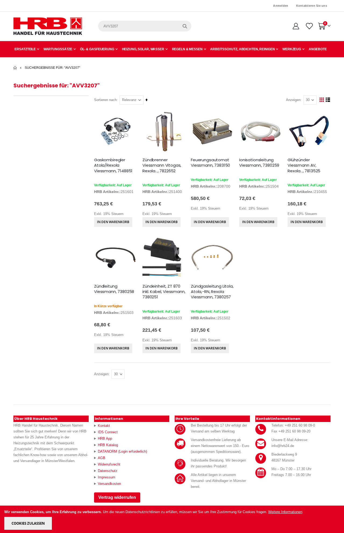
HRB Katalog (108, 445)
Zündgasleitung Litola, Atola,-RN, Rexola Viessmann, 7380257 (212, 292)
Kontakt (104, 426)
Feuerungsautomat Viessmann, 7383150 (210, 162)
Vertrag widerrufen (117, 497)
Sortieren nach (105, 100)
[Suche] (185, 26)
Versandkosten (109, 484)
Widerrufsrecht (109, 464)
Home (15, 68)
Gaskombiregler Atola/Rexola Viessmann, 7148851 (113, 165)
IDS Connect (108, 432)
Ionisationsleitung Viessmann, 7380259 (259, 162)
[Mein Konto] (296, 26)
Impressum (106, 477)
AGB (101, 458)
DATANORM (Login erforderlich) (122, 451)
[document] (172, 519)
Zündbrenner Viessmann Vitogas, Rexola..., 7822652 (161, 165)
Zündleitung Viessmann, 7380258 (114, 289)
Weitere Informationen (285, 512)
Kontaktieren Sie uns (311, 5)
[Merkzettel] (309, 26)
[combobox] (144, 26)
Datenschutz (107, 471)
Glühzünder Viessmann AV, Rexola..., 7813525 (304, 165)
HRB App (105, 439)
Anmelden (280, 5)
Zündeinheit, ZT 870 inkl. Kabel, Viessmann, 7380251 (163, 292)
